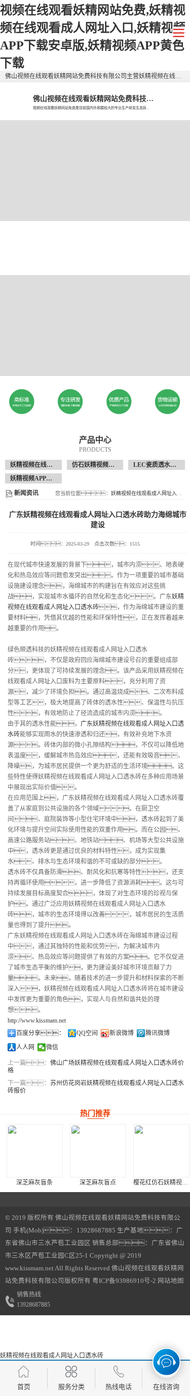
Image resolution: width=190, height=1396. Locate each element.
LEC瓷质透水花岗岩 (160, 464)
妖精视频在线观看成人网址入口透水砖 (51, 1355)
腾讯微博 (157, 1033)
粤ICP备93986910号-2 (123, 1280)
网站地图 (171, 1280)
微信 (52, 1047)
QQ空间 (87, 1033)
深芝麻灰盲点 (98, 1182)
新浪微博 (121, 1033)
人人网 (25, 1047)
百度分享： (40, 1033)
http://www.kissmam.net (37, 1020)
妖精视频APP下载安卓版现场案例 (55, 478)
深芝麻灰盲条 (34, 1182)
